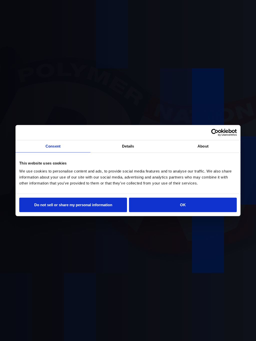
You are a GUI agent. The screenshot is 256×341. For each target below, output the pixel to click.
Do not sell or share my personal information (73, 204)
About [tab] (203, 146)
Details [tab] (128, 146)
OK (183, 204)
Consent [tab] (53, 146)
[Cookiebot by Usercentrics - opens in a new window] (215, 132)
